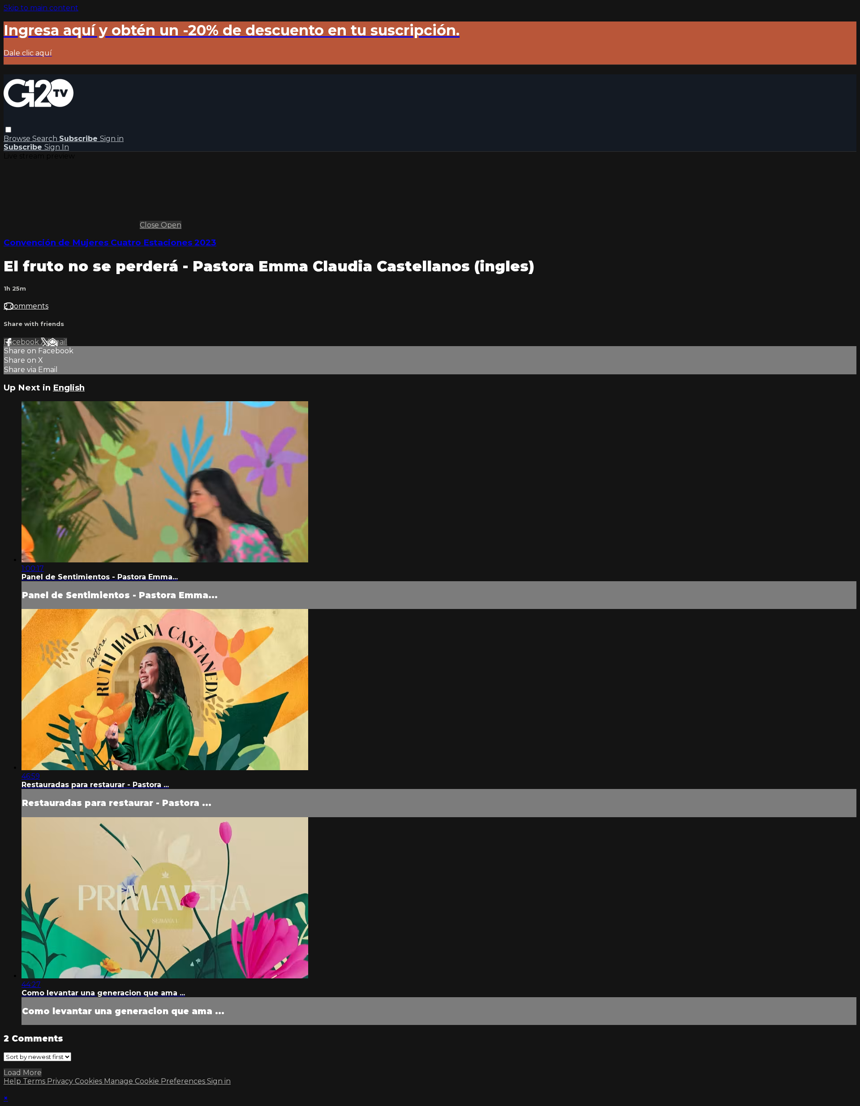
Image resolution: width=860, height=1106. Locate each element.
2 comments (26, 306)
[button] (8, 130)
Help (13, 1081)
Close (150, 225)
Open (171, 225)
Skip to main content (41, 8)
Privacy (61, 1081)
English (69, 387)
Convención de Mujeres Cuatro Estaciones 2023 (110, 242)
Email (57, 342)
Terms (35, 1081)
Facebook (22, 342)
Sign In (56, 147)
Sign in (112, 138)
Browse (18, 138)
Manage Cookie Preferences (155, 1081)
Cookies (89, 1081)
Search (45, 138)
